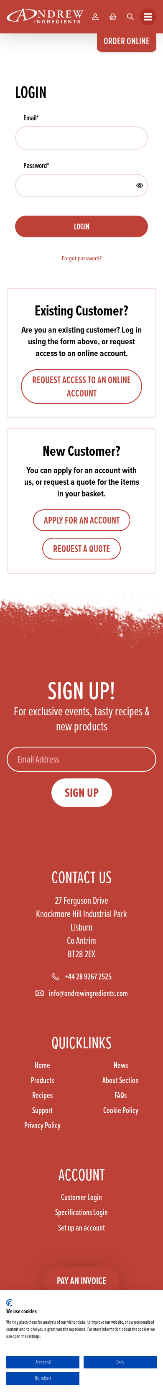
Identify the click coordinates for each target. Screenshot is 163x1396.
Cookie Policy (120, 1110)
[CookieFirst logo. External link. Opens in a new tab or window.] (9, 1303)
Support (42, 1110)
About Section (120, 1080)
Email (31, 117)
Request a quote (81, 548)
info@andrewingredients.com (88, 993)
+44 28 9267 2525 (88, 976)
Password (36, 165)
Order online (127, 41)
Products (42, 1080)
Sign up (82, 792)
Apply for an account (82, 520)
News (121, 1065)
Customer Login (81, 1197)
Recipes (42, 1095)
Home (42, 1065)
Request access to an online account (81, 386)
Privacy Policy (42, 1125)
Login (81, 226)
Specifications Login (81, 1212)
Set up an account (81, 1227)
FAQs (121, 1095)
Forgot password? (82, 258)
